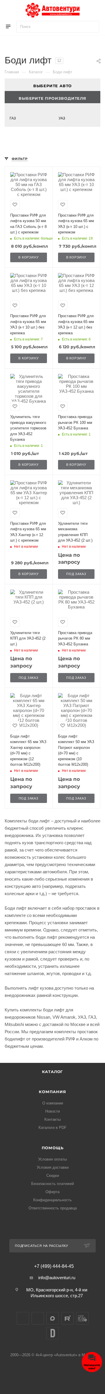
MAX (52, 1318)
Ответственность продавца (53, 1208)
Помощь (53, 1147)
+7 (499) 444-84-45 (54, 1266)
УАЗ (62, 118)
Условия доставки (53, 1167)
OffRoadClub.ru (82, 1318)
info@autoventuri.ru (56, 1277)
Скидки (52, 1175)
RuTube (67, 1318)
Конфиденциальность (52, 1200)
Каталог (52, 1071)
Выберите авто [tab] (52, 85)
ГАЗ (13, 118)
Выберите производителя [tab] (52, 98)
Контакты (52, 1119)
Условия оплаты (52, 1159)
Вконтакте (23, 1318)
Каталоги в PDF (52, 1127)
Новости (52, 1111)
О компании (52, 1103)
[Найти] (92, 27)
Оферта (53, 1192)
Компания (52, 1091)
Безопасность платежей (52, 1183)
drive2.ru (52, 1333)
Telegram (38, 1318)
